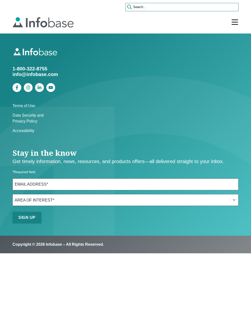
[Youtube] (50, 87)
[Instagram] (28, 87)
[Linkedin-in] (39, 87)
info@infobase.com (35, 74)
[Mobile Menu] (234, 22)
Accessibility (23, 131)
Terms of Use (24, 106)
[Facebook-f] (17, 87)
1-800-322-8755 (30, 68)
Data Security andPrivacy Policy (28, 118)
